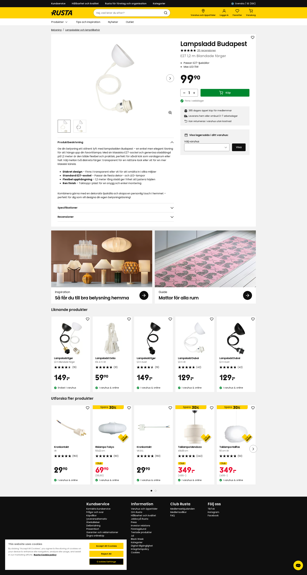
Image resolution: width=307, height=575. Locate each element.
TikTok (211, 508)
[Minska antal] (184, 93)
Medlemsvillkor (178, 512)
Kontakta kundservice (98, 508)
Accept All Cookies (106, 545)
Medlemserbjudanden (182, 508)
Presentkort (92, 529)
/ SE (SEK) (245, 3)
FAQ (172, 515)
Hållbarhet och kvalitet (85, 3)
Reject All (106, 553)
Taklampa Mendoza (189, 448)
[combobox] (128, 13)
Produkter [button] (57, 22)
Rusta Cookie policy (45, 554)
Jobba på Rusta (139, 518)
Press (134, 522)
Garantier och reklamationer (102, 532)
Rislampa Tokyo (104, 448)
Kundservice (58, 3)
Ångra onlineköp (95, 535)
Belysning (56, 30)
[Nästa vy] (170, 78)
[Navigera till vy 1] (64, 126)
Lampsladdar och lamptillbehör (82, 30)
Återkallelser (93, 522)
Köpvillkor (91, 515)
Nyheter (113, 22)
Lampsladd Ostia (105, 360)
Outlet (130, 22)
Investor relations (140, 525)
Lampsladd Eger (64, 360)
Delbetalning (93, 525)
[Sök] (166, 13)
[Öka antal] (194, 93)
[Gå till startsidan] (62, 12)
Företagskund (138, 529)
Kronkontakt (61, 448)
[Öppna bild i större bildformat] (170, 113)
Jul (132, 535)
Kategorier (159, 3)
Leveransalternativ (96, 518)
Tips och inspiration (88, 22)
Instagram (213, 512)
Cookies (135, 552)
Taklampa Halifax (229, 448)
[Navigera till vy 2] (79, 126)
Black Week (137, 539)
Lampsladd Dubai (188, 360)
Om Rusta (136, 512)
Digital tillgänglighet (142, 545)
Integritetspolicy (140, 549)
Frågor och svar (95, 512)
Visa (239, 147)
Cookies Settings (106, 561)
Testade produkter (141, 532)
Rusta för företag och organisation (125, 3)
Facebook (213, 515)
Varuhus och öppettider (144, 508)
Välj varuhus (191, 141)
